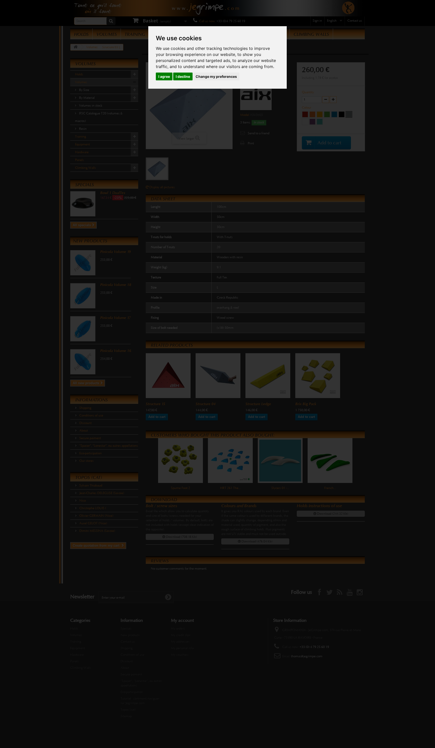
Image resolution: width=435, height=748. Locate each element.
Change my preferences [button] (216, 76)
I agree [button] (164, 76)
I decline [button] (183, 76)
